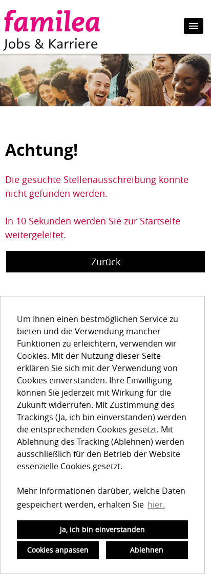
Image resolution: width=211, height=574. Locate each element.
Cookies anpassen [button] (58, 550)
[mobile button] (193, 26)
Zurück (105, 262)
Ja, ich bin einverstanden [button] (102, 529)
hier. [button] (156, 504)
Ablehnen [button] (146, 550)
